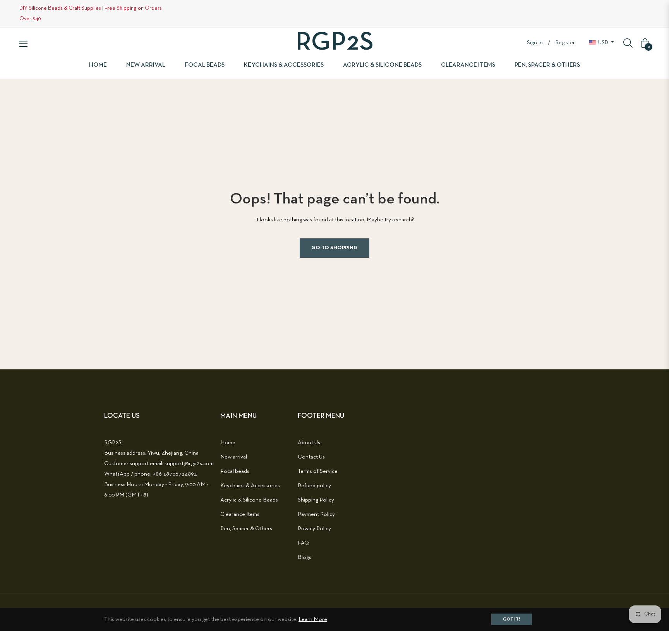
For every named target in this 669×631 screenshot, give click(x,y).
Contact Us (311, 457)
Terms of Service (318, 471)
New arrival (233, 457)
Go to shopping (334, 247)
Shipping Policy (316, 500)
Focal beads (234, 471)
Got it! (511, 619)
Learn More (312, 619)
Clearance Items (239, 514)
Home (227, 442)
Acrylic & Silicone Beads (249, 500)
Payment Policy (316, 514)
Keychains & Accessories (250, 485)
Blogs (304, 557)
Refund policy (314, 485)
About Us (309, 442)
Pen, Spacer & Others (246, 528)
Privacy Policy (314, 528)
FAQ (303, 543)
